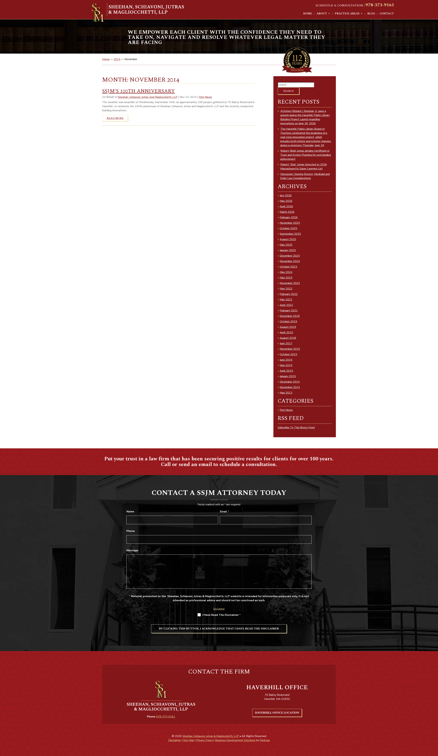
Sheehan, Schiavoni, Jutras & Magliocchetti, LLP (210, 736)
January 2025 (288, 250)
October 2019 (288, 321)
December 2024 (290, 256)
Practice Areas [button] (347, 14)
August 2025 (288, 239)
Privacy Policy (204, 740)
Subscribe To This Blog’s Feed (296, 427)
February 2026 (289, 217)
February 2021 (289, 310)
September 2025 (290, 234)
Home (307, 14)
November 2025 (290, 223)
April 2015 (286, 371)
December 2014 (290, 382)
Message (132, 550)
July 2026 (286, 195)
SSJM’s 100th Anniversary (138, 91)
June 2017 (286, 343)
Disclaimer (219, 608)
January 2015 (288, 376)
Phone (130, 531)
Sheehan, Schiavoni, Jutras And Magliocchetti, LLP (147, 97)
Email (224, 511)
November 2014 (290, 387)
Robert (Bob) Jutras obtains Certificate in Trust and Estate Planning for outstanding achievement (305, 155)
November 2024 (290, 261)
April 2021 (286, 305)
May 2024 (286, 272)
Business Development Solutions (235, 740)
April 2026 (286, 206)
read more (115, 118)
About (322, 14)
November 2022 (290, 283)
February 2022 (289, 294)
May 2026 (286, 201)
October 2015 (288, 354)
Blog (371, 14)
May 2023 (286, 278)
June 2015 (286, 360)
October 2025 (288, 228)
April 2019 (286, 332)
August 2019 (288, 327)
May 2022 (286, 289)
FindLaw (265, 740)
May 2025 (286, 245)
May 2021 (286, 299)
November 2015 (290, 349)
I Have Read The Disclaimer (221, 615)
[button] (431, 731)
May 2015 (286, 365)
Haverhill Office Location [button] (277, 713)
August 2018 (288, 338)
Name (130, 511)
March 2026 (287, 212)
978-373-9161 (379, 5)
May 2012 (286, 393)
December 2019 (290, 316)
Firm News (205, 97)
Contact (387, 14)
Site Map (188, 740)
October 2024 (288, 267)
